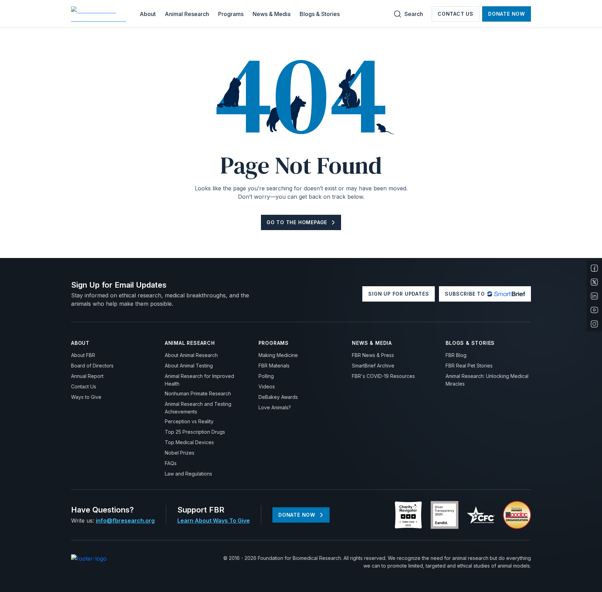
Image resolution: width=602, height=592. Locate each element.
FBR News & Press (373, 355)
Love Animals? (274, 407)
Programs (231, 13)
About (148, 13)
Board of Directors (92, 366)
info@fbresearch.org (125, 520)
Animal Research (187, 13)
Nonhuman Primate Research (198, 393)
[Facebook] (594, 268)
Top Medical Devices (189, 442)
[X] (594, 282)
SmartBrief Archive (373, 366)
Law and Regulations (188, 474)
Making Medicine (278, 355)
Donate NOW (506, 14)
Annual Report (87, 376)
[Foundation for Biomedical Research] (99, 14)
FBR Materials (274, 366)
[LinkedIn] (594, 296)
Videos (266, 386)
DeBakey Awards (278, 397)
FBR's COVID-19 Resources (383, 376)
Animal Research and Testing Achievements (198, 408)
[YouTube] (594, 310)
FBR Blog (456, 355)
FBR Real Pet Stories (469, 366)
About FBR (83, 355)
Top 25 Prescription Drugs (195, 432)
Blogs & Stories (320, 13)
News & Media (272, 13)
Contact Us (455, 14)
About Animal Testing (189, 366)
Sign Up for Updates (398, 294)
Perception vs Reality (189, 421)
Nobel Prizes (179, 453)
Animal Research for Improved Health (199, 380)
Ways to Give (86, 397)
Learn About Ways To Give (213, 520)
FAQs (171, 463)
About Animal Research (191, 355)
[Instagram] (594, 324)
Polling (266, 376)
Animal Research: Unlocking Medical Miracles (487, 380)
